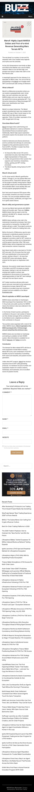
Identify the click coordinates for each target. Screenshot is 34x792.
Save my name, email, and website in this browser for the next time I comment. (17, 447)
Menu (30, 16)
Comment (7, 392)
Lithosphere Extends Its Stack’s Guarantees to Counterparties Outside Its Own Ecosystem (16, 678)
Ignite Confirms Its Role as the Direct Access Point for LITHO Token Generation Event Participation (17, 745)
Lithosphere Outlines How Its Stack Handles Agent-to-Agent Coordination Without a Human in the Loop (16, 727)
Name (5, 419)
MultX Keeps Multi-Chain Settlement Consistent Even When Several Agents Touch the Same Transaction (15, 693)
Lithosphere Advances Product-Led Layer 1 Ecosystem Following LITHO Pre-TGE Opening (16, 589)
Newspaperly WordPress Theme (17, 789)
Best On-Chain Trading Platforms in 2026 (15, 526)
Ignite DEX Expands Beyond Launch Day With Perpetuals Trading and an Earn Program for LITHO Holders (17, 736)
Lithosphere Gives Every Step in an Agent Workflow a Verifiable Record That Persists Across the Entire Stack (16, 761)
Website (5, 437)
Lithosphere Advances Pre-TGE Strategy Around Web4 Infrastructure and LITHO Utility (15, 657)
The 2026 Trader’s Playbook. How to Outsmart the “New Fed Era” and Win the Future (15, 533)
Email (5, 428)
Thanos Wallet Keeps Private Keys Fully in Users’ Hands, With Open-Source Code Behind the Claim (16, 709)
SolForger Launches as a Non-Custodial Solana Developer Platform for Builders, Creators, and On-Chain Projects (15, 718)
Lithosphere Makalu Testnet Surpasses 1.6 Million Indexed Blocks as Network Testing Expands (16, 542)
